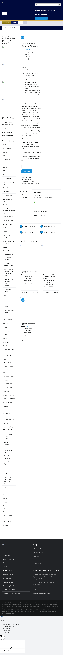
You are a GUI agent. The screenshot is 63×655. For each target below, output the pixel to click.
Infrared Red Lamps (9, 363)
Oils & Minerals (7, 387)
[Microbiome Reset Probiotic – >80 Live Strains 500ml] (51, 259)
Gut (5, 295)
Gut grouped (7, 355)
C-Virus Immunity (8, 220)
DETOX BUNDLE (8, 316)
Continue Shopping (8, 651)
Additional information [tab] (23, 196)
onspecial (30, 183)
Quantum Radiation (8, 419)
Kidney (6, 299)
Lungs (6, 306)
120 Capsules (7, 148)
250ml (5, 156)
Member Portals (8, 582)
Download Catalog (27, 177)
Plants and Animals (8, 402)
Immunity (24, 183)
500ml (5, 171)
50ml (4, 174)
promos (5, 410)
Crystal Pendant (8, 251)
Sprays (5, 502)
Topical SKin (7, 521)
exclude (5, 327)
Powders (5, 406)
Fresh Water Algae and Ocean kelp (9, 464)
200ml (5, 152)
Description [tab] (23, 191)
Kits (4, 372)
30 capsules (6, 159)
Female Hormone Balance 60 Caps (29, 323)
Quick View (35, 292)
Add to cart (27, 171)
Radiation (6, 423)
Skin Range (6, 495)
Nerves (6, 473)
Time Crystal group (9, 512)
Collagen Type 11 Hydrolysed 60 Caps (29, 271)
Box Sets (5, 205)
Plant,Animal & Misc (9, 398)
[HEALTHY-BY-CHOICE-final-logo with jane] (13, 2)
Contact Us (6, 555)
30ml (4, 163)
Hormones (7, 470)
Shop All (36, 183)
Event (5, 566)
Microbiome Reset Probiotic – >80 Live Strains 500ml (51, 275)
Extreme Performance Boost (8, 450)
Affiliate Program (8, 574)
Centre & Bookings (8, 559)
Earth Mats (6, 323)
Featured (5, 334)
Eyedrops (6, 331)
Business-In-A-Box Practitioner (12, 593)
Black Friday (7, 188)
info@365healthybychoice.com (42, 593)
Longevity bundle (8, 383)
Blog (4, 563)
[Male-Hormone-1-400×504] (29, 36)
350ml (5, 167)
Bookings (6, 191)
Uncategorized (7, 525)
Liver (5, 302)
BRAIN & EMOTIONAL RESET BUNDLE (9, 211)
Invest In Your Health (9, 589)
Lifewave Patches (8, 376)
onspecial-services (8, 395)
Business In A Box (8, 216)
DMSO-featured (8, 319)
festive (5, 338)
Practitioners (7, 578)
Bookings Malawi (8, 195)
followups (6, 342)
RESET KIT (6, 487)
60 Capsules (32, 181)
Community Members (9, 586)
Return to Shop (15, 648)
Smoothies (6, 498)
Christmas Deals (8, 228)
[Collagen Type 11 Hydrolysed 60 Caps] (29, 257)
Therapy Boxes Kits (39, 552)
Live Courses (7, 380)
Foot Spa (6, 346)
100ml (5, 144)
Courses (5, 247)
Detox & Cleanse (8, 254)
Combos (5, 231)
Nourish (36, 560)
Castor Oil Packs (8, 224)
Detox (35, 567)
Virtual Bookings (8, 529)
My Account (37, 549)
